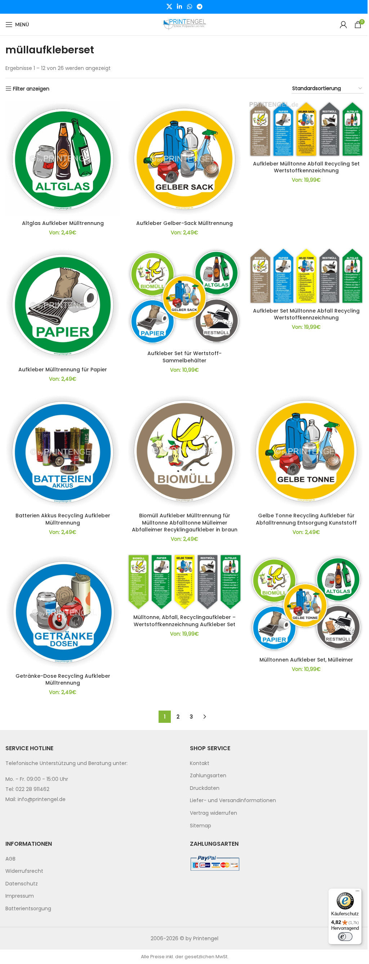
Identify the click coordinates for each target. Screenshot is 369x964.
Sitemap (200, 825)
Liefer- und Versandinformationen (233, 800)
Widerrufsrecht (24, 871)
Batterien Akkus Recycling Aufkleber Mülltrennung (62, 519)
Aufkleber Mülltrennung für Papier (62, 369)
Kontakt (199, 763)
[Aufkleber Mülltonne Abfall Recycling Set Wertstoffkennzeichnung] (306, 129)
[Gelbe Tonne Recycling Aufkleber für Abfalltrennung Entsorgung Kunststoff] (306, 451)
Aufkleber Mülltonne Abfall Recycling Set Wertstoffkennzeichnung (306, 167)
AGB (10, 858)
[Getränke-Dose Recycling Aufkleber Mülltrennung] (62, 611)
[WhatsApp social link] (189, 6)
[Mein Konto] (343, 24)
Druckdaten (204, 788)
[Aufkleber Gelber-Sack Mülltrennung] (184, 159)
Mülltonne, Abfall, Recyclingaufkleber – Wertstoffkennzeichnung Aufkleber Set (184, 621)
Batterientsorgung (28, 908)
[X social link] (169, 6)
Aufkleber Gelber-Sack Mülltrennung (184, 223)
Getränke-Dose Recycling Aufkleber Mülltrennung (62, 679)
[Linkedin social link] (179, 6)
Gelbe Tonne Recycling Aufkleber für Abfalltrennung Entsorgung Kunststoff (306, 519)
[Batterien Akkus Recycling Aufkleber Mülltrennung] (62, 451)
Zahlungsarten (208, 775)
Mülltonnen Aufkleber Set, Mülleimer (306, 659)
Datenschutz (21, 883)
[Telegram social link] (199, 6)
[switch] (345, 936)
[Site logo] (184, 24)
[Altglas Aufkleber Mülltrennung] (62, 158)
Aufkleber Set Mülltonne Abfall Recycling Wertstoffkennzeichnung (306, 314)
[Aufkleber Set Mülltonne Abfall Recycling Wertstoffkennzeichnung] (306, 275)
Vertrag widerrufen (213, 813)
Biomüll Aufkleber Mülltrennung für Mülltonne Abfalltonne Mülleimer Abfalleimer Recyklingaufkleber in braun (184, 522)
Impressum (19, 895)
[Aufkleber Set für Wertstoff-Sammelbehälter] (184, 297)
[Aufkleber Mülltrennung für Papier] (62, 305)
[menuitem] (277, 763)
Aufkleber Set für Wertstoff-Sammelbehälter (184, 357)
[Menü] (357, 892)
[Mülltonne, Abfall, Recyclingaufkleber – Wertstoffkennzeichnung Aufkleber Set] (184, 582)
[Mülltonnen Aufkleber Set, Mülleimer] (306, 603)
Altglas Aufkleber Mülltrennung (63, 223)
